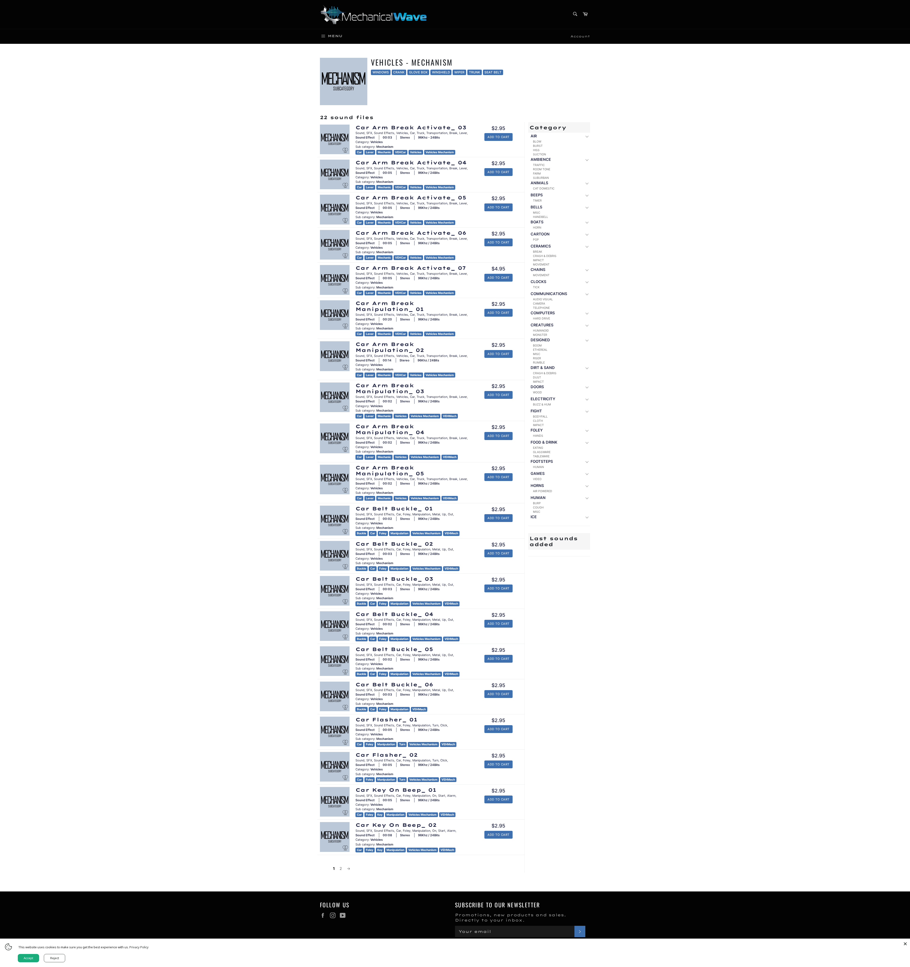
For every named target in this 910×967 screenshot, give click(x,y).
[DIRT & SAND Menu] (586, 368)
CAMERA (539, 303)
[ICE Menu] (586, 517)
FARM (537, 173)
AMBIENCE (541, 159)
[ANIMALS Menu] (586, 183)
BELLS (536, 207)
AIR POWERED (542, 491)
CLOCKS (538, 281)
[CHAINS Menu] (586, 270)
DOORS (537, 386)
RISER (537, 358)
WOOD (537, 392)
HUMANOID (541, 330)
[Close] (905, 943)
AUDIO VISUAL (543, 299)
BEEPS (537, 195)
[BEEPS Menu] (586, 195)
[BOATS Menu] (586, 222)
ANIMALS (539, 182)
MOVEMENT (541, 264)
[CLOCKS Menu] (586, 282)
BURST (538, 146)
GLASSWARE (542, 452)
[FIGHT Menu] (586, 411)
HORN (537, 227)
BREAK (537, 251)
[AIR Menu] (586, 136)
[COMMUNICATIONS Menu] (586, 294)
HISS (536, 150)
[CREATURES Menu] (586, 325)
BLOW (537, 141)
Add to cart (498, 137)
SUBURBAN (541, 178)
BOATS (537, 222)
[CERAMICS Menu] (586, 246)
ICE (534, 516)
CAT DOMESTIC (544, 188)
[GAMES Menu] (586, 474)
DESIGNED (540, 339)
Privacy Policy (139, 947)
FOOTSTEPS (542, 461)
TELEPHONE (541, 308)
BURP (537, 503)
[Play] (334, 139)
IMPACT (538, 260)
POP (536, 239)
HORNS (537, 485)
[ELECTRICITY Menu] (586, 399)
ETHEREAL (540, 349)
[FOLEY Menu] (586, 430)
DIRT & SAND (543, 367)
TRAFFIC (539, 165)
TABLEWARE (541, 456)
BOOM (537, 345)
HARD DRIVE (541, 318)
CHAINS (538, 269)
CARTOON (540, 234)
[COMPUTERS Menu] (586, 313)
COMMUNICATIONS (549, 293)
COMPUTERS (543, 312)
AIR (534, 136)
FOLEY (537, 430)
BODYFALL (540, 416)
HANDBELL (540, 217)
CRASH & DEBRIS (544, 256)
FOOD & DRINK (544, 442)
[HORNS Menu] (586, 486)
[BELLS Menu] (586, 207)
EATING (538, 448)
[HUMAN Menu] (586, 498)
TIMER (537, 200)
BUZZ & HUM (542, 404)
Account (580, 36)
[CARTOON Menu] (586, 234)
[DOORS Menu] (586, 387)
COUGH (538, 507)
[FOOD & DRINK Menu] (586, 442)
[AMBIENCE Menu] (586, 160)
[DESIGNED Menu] (586, 340)
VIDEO (537, 479)
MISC (536, 212)
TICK (536, 287)
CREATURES (542, 325)
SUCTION (539, 154)
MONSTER (540, 335)
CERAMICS (541, 246)
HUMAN (538, 467)
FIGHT (536, 411)
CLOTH (538, 421)
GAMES (538, 473)
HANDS (538, 435)
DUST (537, 377)
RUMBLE (539, 362)
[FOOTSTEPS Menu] (586, 462)
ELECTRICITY (543, 398)
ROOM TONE (541, 169)
